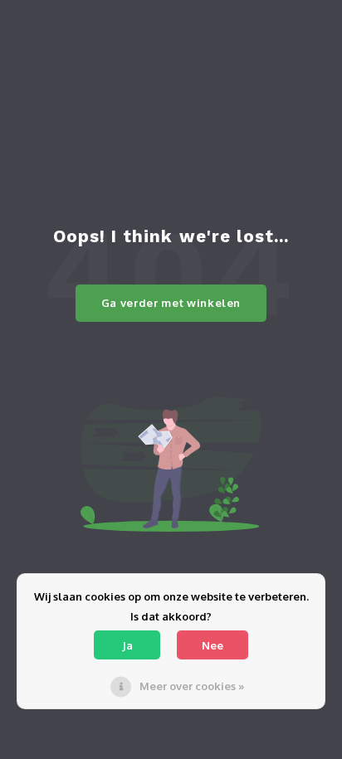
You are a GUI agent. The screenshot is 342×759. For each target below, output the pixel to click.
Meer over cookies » (191, 686)
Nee (212, 645)
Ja (127, 645)
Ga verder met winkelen (171, 302)
